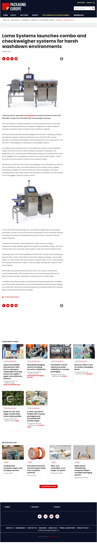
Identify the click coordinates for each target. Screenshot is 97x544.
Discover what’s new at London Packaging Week (83, 367)
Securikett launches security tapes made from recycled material (36, 469)
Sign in (36, 55)
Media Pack (53, 528)
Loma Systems (30, 115)
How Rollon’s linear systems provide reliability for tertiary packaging (60, 368)
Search (93, 8)
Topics (7, 507)
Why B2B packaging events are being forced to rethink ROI (36, 367)
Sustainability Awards (46, 20)
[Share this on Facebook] (3, 58)
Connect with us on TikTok (48, 520)
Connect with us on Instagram (57, 516)
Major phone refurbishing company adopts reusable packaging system (83, 470)
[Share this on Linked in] (12, 58)
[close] (46, 58)
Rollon (64, 376)
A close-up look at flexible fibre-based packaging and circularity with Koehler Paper (36, 416)
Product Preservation (12, 297)
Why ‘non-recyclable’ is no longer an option (58, 468)
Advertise (59, 20)
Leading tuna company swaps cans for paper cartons (12, 468)
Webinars (34, 20)
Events (57, 507)
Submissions (15, 20)
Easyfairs (89, 374)
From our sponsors (10, 361)
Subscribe (81, 2)
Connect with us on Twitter (40, 516)
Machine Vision (69, 20)
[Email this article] (16, 58)
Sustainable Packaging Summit (35, 376)
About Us (6, 20)
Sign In (89, 2)
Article (6, 462)
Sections (34, 507)
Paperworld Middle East (11, 385)
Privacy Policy (83, 528)
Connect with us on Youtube (51, 516)
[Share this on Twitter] (8, 58)
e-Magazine (25, 20)
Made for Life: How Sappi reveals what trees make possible (12, 414)
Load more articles (48, 486)
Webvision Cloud (53, 536)
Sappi (17, 421)
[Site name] (14, 10)
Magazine (42, 528)
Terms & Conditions (67, 528)
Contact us (32, 528)
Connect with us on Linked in (46, 516)
